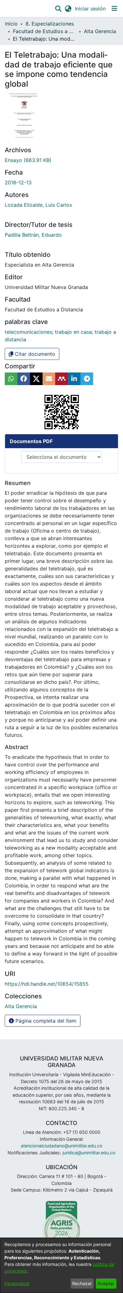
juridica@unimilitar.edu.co (88, 1152)
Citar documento (34, 354)
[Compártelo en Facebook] (23, 378)
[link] (28, 160)
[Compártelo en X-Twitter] (36, 378)
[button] (58, 8)
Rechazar (82, 1283)
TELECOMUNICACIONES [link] (28, 332)
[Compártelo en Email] (49, 378)
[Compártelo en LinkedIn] (74, 378)
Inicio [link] (11, 23)
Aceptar (105, 1283)
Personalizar (17, 1283)
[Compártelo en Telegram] (86, 378)
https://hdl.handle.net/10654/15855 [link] (47, 984)
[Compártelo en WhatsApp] (11, 378)
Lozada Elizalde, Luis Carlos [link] (38, 205)
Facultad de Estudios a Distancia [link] (44, 31)
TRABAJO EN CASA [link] (73, 332)
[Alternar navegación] (114, 8)
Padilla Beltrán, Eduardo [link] (33, 235)
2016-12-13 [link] (18, 182)
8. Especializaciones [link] (50, 23)
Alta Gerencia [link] (100, 31)
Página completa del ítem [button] (45, 1021)
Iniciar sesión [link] (90, 8)
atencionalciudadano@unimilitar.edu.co (61, 1145)
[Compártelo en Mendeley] (61, 378)
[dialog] (61, 1265)
